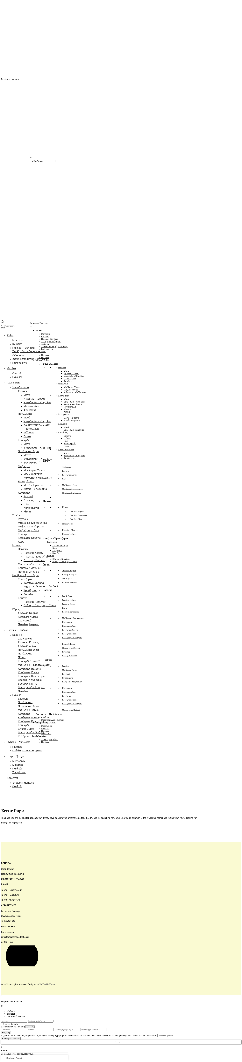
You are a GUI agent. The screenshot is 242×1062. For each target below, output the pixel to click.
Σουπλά (55, 553)
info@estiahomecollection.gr (15, 937)
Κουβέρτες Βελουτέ (70, 630)
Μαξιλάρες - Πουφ (69, 485)
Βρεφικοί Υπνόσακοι (70, 612)
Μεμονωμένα (70, 378)
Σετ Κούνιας (67, 596)
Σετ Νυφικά (67, 578)
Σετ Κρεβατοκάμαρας (51, 341)
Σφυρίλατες (46, 733)
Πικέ (66, 441)
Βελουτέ (67, 436)
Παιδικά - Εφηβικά (49, 339)
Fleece (66, 446)
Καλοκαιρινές (70, 443)
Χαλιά (39, 331)
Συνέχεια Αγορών (15, 1058)
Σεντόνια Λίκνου (68, 604)
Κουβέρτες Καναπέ (69, 475)
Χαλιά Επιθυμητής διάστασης (54, 346)
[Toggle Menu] (31, 326)
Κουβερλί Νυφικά (69, 574)
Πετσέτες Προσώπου (78, 515)
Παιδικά (47, 659)
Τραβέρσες (66, 467)
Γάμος (46, 564)
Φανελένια (68, 381)
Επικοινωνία (7, 932)
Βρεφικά (47, 589)
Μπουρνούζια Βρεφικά (71, 648)
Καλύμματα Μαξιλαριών (75, 392)
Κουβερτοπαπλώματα (73, 404)
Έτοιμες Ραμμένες (49, 739)
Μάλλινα (68, 409)
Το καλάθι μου (8, 921)
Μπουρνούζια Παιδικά (71, 710)
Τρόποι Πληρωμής (10, 895)
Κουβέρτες (63, 432)
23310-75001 (8, 942)
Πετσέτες (66, 507)
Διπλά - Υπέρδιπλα (72, 420)
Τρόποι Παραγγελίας (11, 890)
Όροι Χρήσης (7, 869)
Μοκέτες (41, 352)
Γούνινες (67, 438)
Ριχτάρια (65, 471)
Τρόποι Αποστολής (10, 899)
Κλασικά (45, 336)
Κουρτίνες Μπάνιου (70, 530)
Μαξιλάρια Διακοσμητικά (72, 489)
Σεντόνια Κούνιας (69, 600)
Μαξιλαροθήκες (71, 390)
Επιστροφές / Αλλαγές (12, 878)
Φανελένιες (69, 458)
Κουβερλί (62, 424)
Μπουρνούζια (67, 524)
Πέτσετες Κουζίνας (61, 559)
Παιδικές (45, 731)
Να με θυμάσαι (11, 1024)
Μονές (66, 453)
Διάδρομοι (46, 344)
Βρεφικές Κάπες (68, 644)
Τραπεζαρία (52, 542)
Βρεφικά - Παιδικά (47, 586)
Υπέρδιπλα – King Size (74, 402)
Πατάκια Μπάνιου (69, 534)
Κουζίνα (50, 555)
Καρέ (64, 479)
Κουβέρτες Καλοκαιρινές (72, 638)
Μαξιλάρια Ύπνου (72, 387)
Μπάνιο (47, 500)
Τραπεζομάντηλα (60, 545)
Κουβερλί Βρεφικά (69, 656)
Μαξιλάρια (63, 383)
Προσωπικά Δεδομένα (12, 874)
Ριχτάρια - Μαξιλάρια (49, 714)
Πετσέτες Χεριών (77, 511)
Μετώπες (45, 728)
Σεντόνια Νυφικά (69, 571)
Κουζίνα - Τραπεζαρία (55, 538)
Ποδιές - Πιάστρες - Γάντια (64, 561)
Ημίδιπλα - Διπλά (71, 373)
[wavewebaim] (3, 328)
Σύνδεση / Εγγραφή (10, 911)
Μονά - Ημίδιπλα (71, 418)
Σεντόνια (62, 367)
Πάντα (64, 608)
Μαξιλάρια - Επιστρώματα (72, 618)
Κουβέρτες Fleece (69, 634)
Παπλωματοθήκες (66, 449)
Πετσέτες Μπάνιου (77, 519)
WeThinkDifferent (47, 984)
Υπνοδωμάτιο (50, 363)
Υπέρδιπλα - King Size (74, 376)
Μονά (66, 371)
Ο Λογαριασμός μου (11, 916)
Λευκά (67, 412)
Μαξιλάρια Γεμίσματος (71, 493)
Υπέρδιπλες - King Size (74, 455)
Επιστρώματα (64, 414)
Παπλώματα (63, 396)
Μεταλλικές (46, 726)
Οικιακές (45, 355)
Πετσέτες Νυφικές (69, 582)
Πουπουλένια (70, 407)
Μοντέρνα (45, 334)
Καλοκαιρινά (47, 349)
